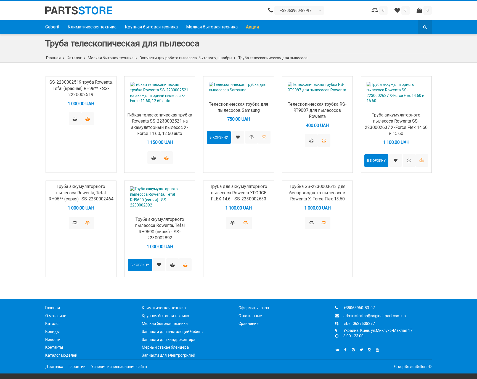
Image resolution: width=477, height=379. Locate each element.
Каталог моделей (61, 355)
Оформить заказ (254, 308)
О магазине (55, 316)
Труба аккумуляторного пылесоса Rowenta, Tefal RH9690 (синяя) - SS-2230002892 (160, 228)
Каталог (52, 323)
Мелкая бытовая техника (212, 27)
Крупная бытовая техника (151, 27)
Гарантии (77, 366)
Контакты (54, 347)
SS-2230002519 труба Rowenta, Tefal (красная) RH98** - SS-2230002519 (81, 88)
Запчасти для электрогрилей (168, 355)
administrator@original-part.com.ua (374, 316)
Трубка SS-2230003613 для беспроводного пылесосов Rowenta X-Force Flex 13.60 (317, 193)
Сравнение (249, 323)
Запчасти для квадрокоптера (168, 339)
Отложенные (250, 316)
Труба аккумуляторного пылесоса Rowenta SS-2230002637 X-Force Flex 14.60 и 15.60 (396, 124)
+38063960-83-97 (359, 308)
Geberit (52, 27)
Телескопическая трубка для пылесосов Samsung (238, 107)
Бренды (52, 331)
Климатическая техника (92, 27)
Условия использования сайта (119, 366)
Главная (52, 308)
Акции (252, 27)
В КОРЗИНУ (219, 137)
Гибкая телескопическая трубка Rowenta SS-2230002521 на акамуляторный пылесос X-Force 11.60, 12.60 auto (159, 124)
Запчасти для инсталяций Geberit (172, 331)
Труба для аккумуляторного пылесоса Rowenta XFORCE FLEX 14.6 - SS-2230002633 (238, 193)
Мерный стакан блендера (165, 347)
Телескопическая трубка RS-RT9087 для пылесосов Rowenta (317, 110)
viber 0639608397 (359, 323)
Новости (52, 339)
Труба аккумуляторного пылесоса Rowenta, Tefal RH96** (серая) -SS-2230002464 (81, 193)
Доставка (54, 366)
